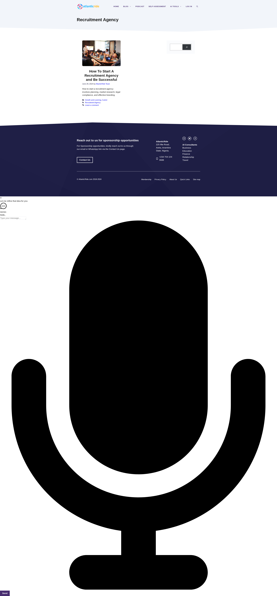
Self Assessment (157, 6)
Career (104, 100)
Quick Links (185, 179)
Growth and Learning (93, 100)
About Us (173, 179)
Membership (146, 179)
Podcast (139, 6)
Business (186, 148)
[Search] (186, 47)
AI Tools (174, 6)
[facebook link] (195, 138)
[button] (130, 6)
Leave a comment (92, 105)
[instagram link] (184, 138)
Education (187, 151)
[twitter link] (189, 138)
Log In (189, 6)
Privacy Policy (160, 179)
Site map (196, 179)
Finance (186, 154)
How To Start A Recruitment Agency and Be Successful (101, 75)
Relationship (188, 157)
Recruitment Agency (93, 102)
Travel (185, 160)
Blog (125, 6)
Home (116, 6)
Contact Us (84, 160)
